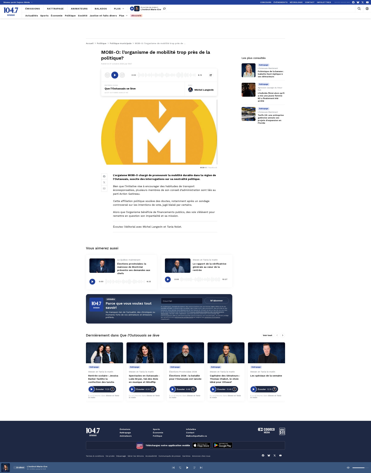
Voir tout (267, 335)
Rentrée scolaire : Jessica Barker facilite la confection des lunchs (103, 378)
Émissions (125, 429)
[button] (173, 468)
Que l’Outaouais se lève (120, 88)
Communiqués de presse (170, 456)
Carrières (186, 456)
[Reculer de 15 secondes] (107, 75)
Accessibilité (151, 456)
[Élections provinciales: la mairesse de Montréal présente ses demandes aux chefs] (102, 265)
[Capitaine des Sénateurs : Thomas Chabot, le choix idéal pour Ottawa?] (226, 352)
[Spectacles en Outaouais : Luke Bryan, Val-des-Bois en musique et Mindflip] (145, 352)
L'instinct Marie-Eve (151, 9)
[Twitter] (104, 182)
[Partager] (211, 75)
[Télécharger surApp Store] (201, 445)
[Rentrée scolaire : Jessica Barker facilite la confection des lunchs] (104, 352)
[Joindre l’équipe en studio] (164, 8)
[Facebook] (353, 2)
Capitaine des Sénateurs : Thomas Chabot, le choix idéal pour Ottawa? (225, 378)
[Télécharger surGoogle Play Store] (222, 445)
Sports (156, 429)
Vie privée (110, 456)
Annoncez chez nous (201, 456)
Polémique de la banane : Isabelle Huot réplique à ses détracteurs (271, 74)
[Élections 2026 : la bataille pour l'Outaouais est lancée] (185, 352)
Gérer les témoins (136, 456)
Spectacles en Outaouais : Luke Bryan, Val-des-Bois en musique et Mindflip (144, 378)
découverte (136, 15)
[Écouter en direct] (132, 8)
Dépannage (121, 456)
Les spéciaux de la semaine (266, 375)
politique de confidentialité (184, 317)
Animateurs (126, 436)
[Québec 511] (282, 434)
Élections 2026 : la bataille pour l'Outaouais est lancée (185, 377)
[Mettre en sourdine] (348, 468)
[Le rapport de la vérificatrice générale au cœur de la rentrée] (177, 265)
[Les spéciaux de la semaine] (266, 352)
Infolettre (191, 429)
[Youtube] (367, 2)
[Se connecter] (367, 9)
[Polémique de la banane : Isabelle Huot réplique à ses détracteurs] (248, 70)
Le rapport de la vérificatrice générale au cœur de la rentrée (209, 267)
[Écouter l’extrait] (114, 75)
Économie (158, 432)
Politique (157, 436)
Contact (190, 432)
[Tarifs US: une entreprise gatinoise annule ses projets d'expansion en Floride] (248, 114)
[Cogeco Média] (266, 432)
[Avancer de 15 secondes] (122, 75)
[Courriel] (104, 189)
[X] (362, 2)
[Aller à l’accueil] (11, 11)
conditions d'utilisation (212, 317)
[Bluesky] (358, 2)
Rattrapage (125, 432)
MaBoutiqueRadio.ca (196, 436)
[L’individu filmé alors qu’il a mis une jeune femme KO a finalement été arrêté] (248, 90)
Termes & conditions (95, 456)
